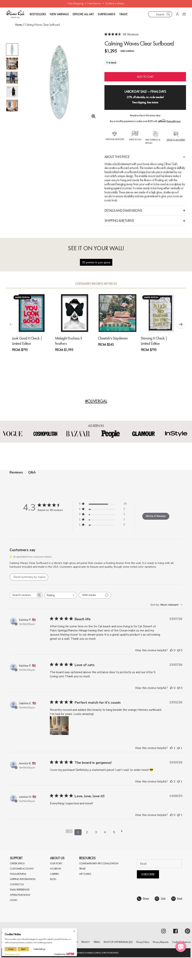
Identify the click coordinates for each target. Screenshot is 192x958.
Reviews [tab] (16, 472)
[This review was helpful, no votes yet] (171, 647)
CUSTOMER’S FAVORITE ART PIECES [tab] (96, 284)
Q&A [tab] (32, 472)
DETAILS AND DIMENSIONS (123, 210)
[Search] (168, 14)
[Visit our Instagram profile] (163, 928)
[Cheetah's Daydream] (117, 313)
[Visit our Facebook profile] (175, 928)
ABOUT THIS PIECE (116, 157)
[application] (180, 946)
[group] (59, 82)
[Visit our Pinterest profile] (187, 928)
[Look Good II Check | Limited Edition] (31, 313)
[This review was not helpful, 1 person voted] (178, 745)
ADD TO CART (145, 77)
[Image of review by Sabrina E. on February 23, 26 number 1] (59, 722)
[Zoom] (92, 116)
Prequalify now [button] (173, 121)
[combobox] (160, 14)
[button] (180, 324)
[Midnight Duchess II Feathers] (74, 313)
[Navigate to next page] (123, 828)
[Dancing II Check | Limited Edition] (160, 313)
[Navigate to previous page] (69, 828)
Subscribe (147, 871)
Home (18, 25)
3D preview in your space (96, 262)
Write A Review (156, 515)
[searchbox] (23, 592)
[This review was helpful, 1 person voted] (171, 745)
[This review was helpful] (171, 779)
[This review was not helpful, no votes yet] (178, 647)
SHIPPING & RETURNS (119, 220)
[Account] (177, 14)
